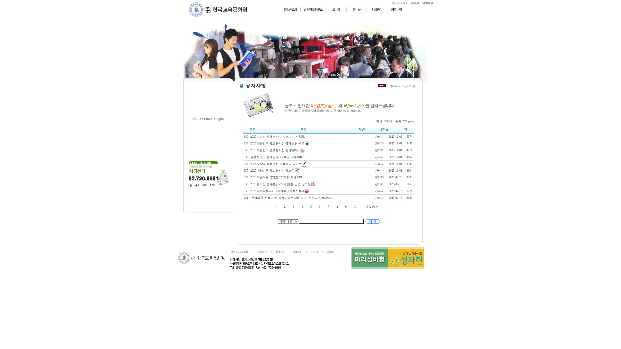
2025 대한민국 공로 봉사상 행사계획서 (275, 150)
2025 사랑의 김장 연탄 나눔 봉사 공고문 (276, 163)
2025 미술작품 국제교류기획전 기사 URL (276, 177)
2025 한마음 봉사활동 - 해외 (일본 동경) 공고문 (280, 184)
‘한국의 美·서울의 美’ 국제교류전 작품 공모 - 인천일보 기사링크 (292, 197)
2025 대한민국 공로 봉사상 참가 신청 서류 (277, 143)
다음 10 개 (371, 206)
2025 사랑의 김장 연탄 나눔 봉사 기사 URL (278, 136)
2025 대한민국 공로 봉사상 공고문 (272, 170)
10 (354, 206)
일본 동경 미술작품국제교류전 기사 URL (276, 157)
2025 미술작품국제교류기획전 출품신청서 (277, 191)
